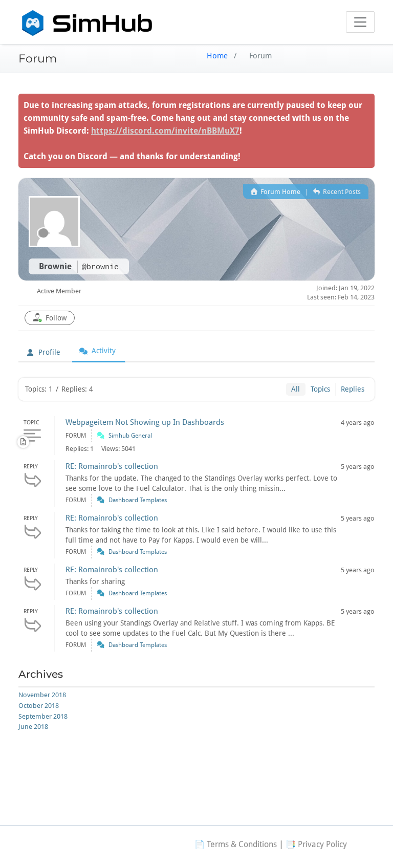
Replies (352, 389)
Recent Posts (341, 192)
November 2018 (42, 695)
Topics (320, 389)
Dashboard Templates (137, 500)
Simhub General (130, 435)
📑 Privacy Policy (316, 844)
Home (217, 55)
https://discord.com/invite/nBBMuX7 (165, 131)
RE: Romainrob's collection (112, 466)
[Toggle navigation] (360, 22)
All (295, 389)
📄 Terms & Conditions (235, 844)
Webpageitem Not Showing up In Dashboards (145, 422)
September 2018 (43, 716)
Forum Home (279, 192)
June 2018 (33, 726)
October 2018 (38, 705)
